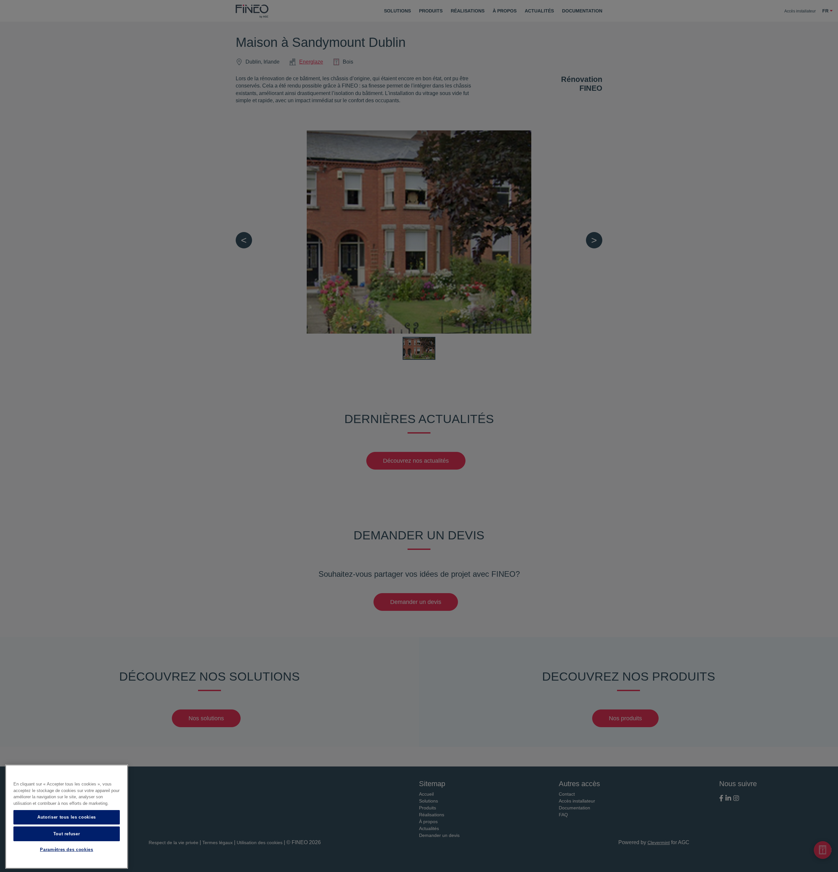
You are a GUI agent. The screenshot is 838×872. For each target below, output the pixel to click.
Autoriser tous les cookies (66, 817)
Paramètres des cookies (66, 849)
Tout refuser (66, 833)
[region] (66, 817)
